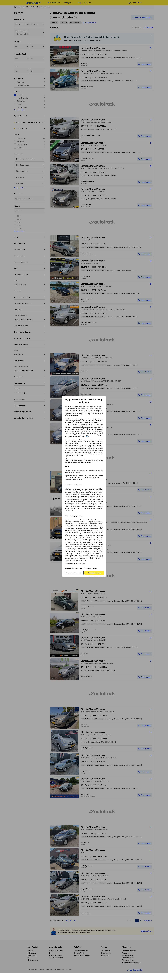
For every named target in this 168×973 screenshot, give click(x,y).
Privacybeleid (68, 568)
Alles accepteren (94, 573)
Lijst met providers (90, 568)
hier (87, 436)
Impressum (78, 568)
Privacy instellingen (73, 573)
